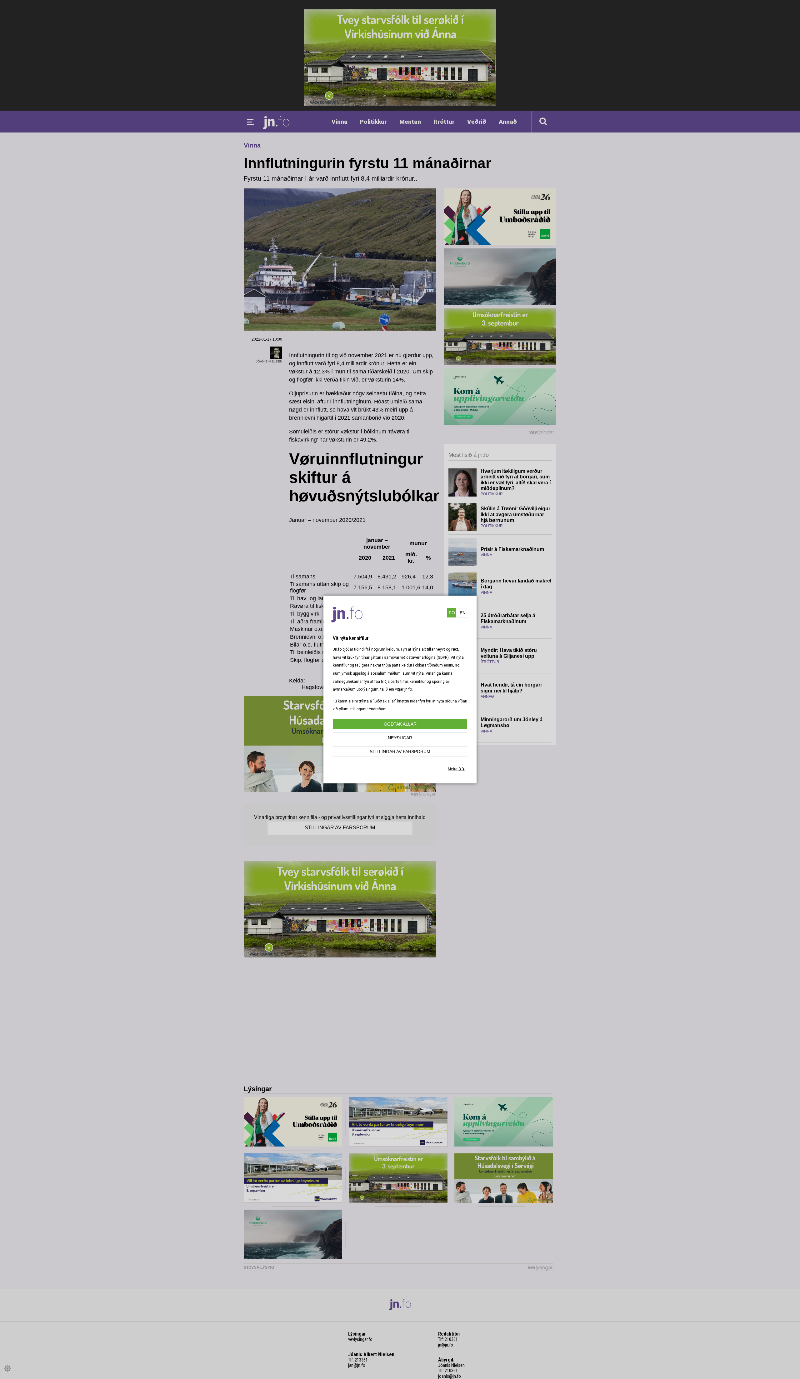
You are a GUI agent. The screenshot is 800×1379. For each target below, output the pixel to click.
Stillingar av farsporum (400, 751)
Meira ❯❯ (456, 769)
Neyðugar (400, 737)
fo (452, 612)
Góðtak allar (400, 724)
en (463, 612)
